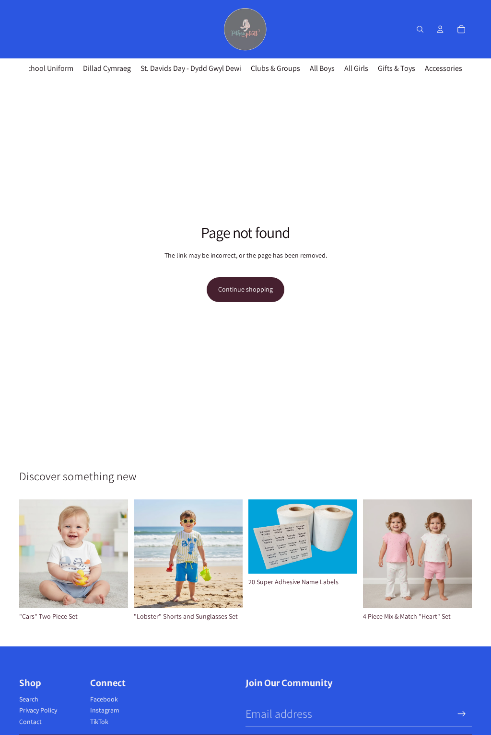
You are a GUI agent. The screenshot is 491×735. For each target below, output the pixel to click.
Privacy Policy (38, 710)
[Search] (420, 29)
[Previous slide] (144, 554)
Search (28, 699)
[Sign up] (462, 714)
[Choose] (113, 593)
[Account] (440, 29)
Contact (30, 721)
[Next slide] (232, 554)
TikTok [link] (99, 721)
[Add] (342, 558)
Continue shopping (245, 289)
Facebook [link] (104, 699)
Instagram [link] (104, 710)
